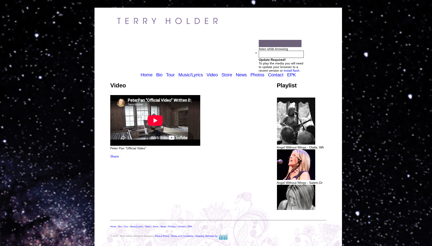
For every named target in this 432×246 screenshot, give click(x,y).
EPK (291, 74)
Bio (159, 74)
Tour (170, 74)
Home (147, 74)
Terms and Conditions (182, 236)
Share (114, 156)
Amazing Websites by (206, 236)
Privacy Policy (162, 236)
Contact (276, 74)
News (241, 74)
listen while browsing (273, 49)
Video (212, 74)
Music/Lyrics (190, 74)
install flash (291, 70)
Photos (257, 74)
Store (226, 74)
